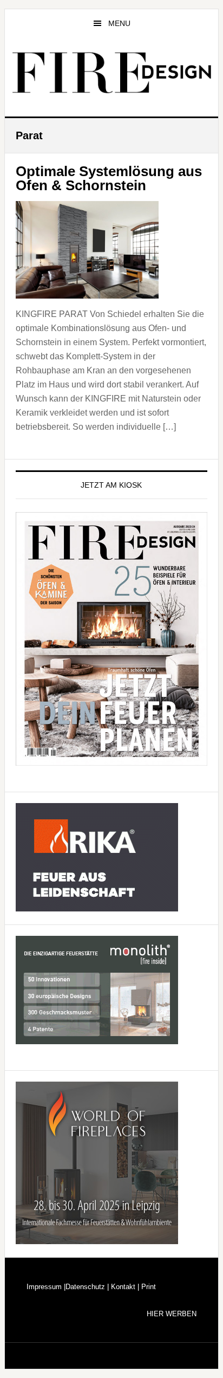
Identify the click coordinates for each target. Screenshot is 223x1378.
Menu (119, 23)
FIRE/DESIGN (111, 72)
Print (147, 1287)
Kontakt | (124, 1287)
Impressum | (46, 1287)
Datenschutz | (87, 1287)
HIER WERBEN (171, 1314)
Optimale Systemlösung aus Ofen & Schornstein (109, 178)
